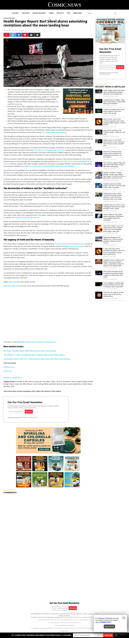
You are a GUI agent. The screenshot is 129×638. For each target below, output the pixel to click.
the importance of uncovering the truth (69, 244)
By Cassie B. (113, 105)
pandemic (52, 384)
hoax (17, 384)
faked (73, 382)
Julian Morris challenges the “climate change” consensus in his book (114, 132)
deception (67, 382)
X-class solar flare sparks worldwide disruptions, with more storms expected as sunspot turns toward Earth (114, 251)
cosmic (51, 13)
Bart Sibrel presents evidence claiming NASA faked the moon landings (47, 166)
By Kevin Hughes (114, 96)
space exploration (74, 384)
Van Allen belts (9, 386)
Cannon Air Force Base (42, 382)
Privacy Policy (64, 631)
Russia (59, 384)
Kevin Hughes (20, 30)
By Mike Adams (114, 180)
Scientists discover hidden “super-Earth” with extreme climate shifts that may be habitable (114, 101)
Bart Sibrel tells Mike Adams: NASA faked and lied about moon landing (30, 351)
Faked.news (12, 282)
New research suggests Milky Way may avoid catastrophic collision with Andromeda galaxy (114, 164)
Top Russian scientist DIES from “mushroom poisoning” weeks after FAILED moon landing (37, 359)
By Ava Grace (113, 245)
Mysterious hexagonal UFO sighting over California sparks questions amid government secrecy (113, 240)
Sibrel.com (7, 371)
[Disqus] (48, 520)
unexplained (77, 13)
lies (21, 384)
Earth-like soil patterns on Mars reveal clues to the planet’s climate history (113, 294)
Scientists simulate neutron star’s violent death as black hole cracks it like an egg (114, 111)
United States (87, 384)
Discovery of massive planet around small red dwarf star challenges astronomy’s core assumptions (112, 154)
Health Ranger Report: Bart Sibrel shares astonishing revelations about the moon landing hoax (114, 92)
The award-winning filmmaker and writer (50, 150)
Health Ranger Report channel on (38, 342)
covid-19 (59, 382)
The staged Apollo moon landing (54, 132)
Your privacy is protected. (14, 417)
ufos (68, 13)
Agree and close (109, 626)
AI (16, 382)
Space (65, 384)
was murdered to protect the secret (25, 218)
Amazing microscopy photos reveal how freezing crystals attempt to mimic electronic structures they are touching (112, 196)
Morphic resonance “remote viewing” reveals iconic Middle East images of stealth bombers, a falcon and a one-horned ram (114, 175)
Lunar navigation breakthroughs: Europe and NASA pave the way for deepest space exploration (113, 285)
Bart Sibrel (29, 382)
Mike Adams (27, 384)
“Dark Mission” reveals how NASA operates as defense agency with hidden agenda (34, 355)
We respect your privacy (54, 617)
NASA (46, 384)
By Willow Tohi (114, 222)
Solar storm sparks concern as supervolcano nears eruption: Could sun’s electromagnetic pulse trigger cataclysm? (113, 228)
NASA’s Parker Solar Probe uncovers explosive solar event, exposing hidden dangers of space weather (114, 122)
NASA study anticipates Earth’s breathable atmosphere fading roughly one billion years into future (113, 274)
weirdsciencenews (39, 13)
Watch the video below (12, 286)
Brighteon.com (9, 367)
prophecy (15, 13)
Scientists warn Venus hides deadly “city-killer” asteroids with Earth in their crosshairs (114, 185)
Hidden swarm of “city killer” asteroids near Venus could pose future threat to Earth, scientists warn (114, 143)
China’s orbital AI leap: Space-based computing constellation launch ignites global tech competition (113, 217)
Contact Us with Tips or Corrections (64, 625)
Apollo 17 (21, 382)
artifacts (60, 13)
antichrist (26, 13)
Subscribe (108, 635)
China (53, 382)
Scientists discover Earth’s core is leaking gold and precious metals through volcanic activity (114, 206)
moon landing (38, 384)
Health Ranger (81, 382)
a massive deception (76, 246)
